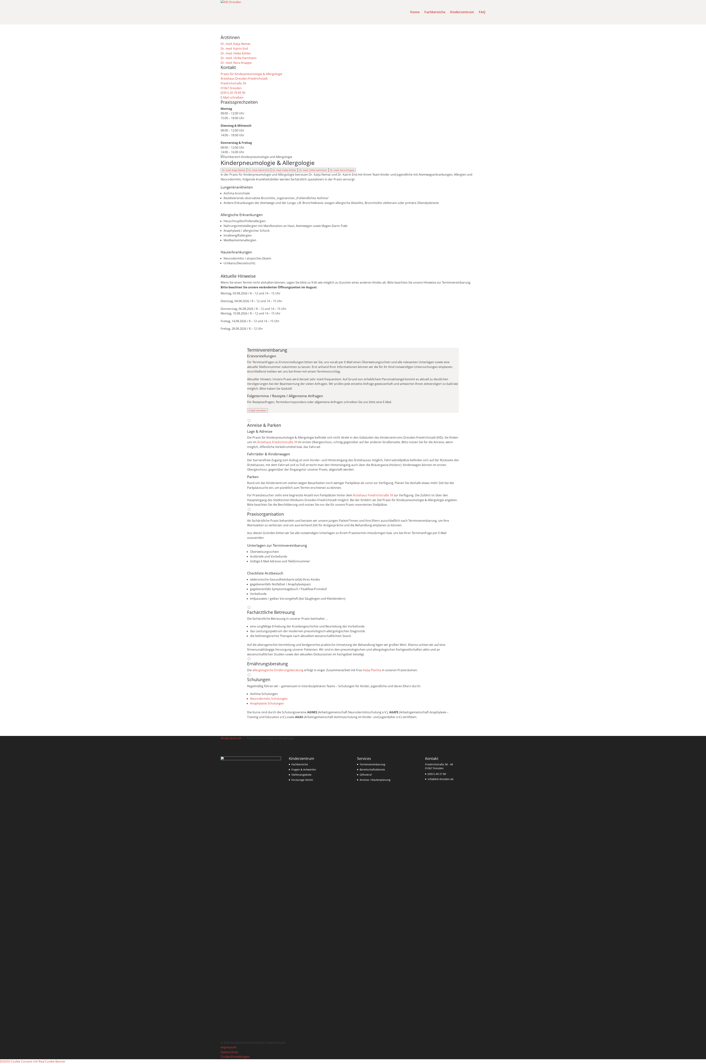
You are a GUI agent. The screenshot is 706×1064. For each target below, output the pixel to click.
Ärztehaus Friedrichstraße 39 (277, 442)
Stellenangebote (301, 774)
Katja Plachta (372, 670)
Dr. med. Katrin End (259, 170)
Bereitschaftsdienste (372, 769)
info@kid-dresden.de (441, 779)
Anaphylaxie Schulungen (267, 703)
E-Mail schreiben (257, 410)
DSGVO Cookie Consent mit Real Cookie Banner (32, 1061)
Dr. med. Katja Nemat (233, 170)
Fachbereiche (299, 764)
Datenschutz (229, 1052)
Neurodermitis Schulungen (269, 699)
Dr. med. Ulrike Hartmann (313, 170)
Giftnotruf (366, 774)
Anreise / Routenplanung (375, 780)
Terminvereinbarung (372, 764)
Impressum (228, 1047)
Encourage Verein (302, 780)
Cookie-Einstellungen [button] (235, 1057)
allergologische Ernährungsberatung (277, 670)
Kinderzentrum (231, 738)
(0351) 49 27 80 (437, 774)
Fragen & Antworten (303, 769)
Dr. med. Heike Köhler (284, 170)
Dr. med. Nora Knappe (342, 170)
